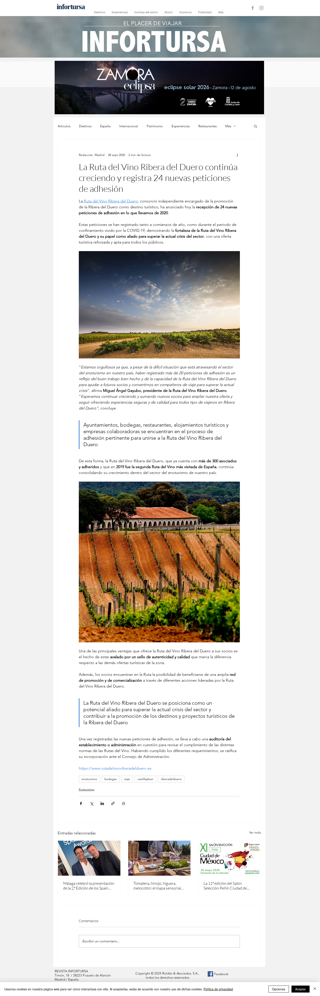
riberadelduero (171, 779)
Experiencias (181, 126)
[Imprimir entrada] (123, 803)
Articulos (64, 126)
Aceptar (300, 989)
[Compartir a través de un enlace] (113, 803)
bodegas (110, 779)
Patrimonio (155, 126)
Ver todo (255, 832)
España (105, 126)
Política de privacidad (218, 989)
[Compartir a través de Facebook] (81, 803)
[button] (255, 126)
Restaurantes (207, 126)
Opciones (278, 989)
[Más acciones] (237, 154)
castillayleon (145, 779)
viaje (127, 779)
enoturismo (89, 779)
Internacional (128, 126)
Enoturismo (86, 789)
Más (228, 126)
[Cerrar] (314, 989)
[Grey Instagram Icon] (261, 8)
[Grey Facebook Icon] (252, 8)
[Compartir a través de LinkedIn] (102, 803)
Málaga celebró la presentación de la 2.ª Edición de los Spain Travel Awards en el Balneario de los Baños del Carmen (88, 885)
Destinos (85, 126)
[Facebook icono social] (210, 974)
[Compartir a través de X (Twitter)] (91, 803)
